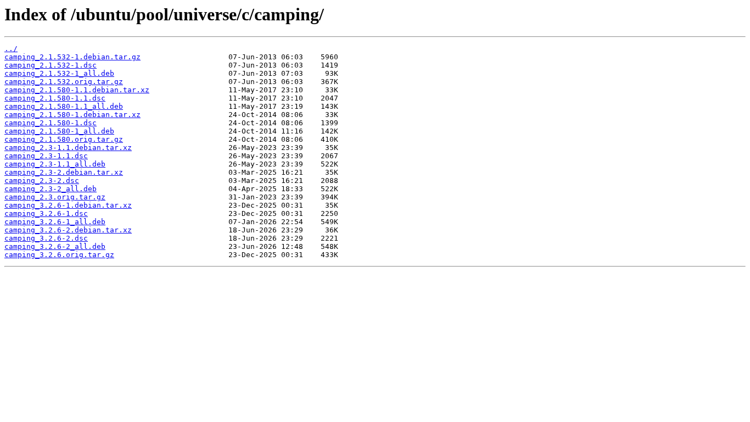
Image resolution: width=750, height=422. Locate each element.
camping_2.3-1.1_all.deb (54, 164)
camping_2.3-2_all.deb (50, 189)
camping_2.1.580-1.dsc (50, 123)
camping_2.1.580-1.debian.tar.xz (72, 114)
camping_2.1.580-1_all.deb (59, 131)
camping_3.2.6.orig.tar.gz (59, 255)
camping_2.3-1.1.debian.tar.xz (68, 147)
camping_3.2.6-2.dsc (46, 238)
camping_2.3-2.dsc (41, 180)
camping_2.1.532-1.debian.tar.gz (72, 57)
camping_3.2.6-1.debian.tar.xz (68, 205)
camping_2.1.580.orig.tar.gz (63, 139)
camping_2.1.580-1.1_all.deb (63, 106)
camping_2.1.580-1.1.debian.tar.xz (76, 90)
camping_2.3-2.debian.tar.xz (63, 172)
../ (11, 49)
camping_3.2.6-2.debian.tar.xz (68, 230)
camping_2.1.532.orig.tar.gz (63, 81)
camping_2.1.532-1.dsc (50, 65)
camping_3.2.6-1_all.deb (54, 222)
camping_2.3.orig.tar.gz (54, 197)
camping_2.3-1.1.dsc (46, 156)
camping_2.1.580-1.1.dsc (54, 98)
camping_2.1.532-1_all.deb (59, 73)
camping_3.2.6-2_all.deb (54, 246)
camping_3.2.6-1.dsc (46, 213)
